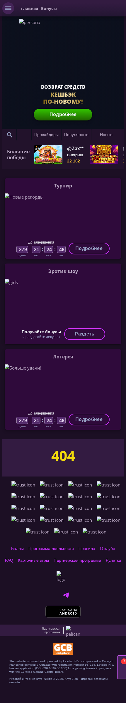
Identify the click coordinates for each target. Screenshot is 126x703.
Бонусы (49, 8)
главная (29, 8)
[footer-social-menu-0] (65, 595)
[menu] (8, 8)
